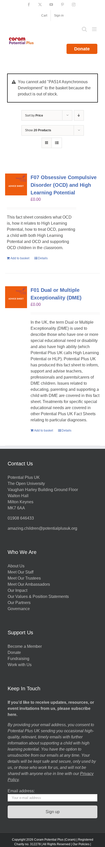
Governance (19, 609)
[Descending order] (79, 115)
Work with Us (20, 665)
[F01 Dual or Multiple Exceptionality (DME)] (16, 297)
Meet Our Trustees (24, 578)
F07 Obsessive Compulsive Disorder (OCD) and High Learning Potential (64, 185)
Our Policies (81, 844)
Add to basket (19, 258)
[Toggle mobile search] (84, 29)
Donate (82, 48)
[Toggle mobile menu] (94, 29)
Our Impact (18, 590)
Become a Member (25, 646)
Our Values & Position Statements (38, 596)
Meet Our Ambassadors (29, 584)
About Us (16, 566)
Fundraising (18, 658)
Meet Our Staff (20, 572)
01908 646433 (21, 518)
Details (43, 258)
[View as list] (57, 143)
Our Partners (19, 602)
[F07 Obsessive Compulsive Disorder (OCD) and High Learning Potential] (16, 184)
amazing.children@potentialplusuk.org (42, 528)
